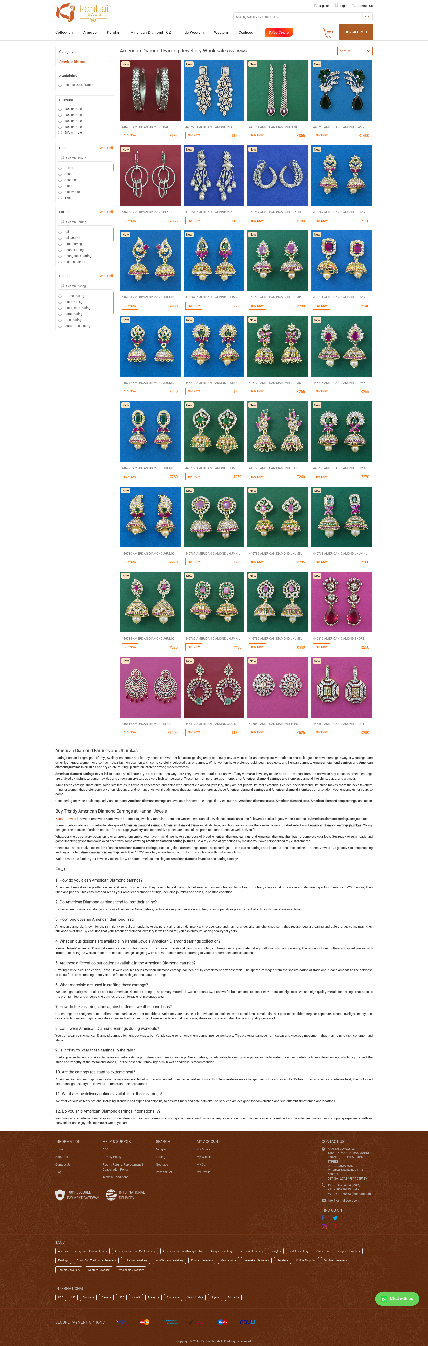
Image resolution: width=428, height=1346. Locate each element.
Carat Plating (73, 313)
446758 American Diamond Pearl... (211, 212)
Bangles (161, 1149)
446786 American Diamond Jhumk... (276, 638)
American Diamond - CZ (151, 32)
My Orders (203, 1149)
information (67, 1141)
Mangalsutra (228, 1260)
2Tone (68, 167)
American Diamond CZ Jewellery (135, 1251)
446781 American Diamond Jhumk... (212, 553)
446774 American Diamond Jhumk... (276, 383)
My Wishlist (204, 1157)
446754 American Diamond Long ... (275, 127)
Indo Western (192, 32)
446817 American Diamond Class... (211, 724)
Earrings (63, 1260)
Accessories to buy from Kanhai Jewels (82, 1251)
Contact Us (62, 1164)
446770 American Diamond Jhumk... (276, 297)
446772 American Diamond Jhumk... (149, 383)
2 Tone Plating (74, 296)
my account (208, 1141)
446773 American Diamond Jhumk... (212, 383)
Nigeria (215, 1297)
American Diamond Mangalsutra (183, 1251)
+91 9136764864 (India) (344, 1185)
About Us (61, 1157)
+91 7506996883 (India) (344, 1189)
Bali (67, 232)
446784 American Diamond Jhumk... (149, 638)
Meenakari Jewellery (256, 1260)
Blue (67, 197)
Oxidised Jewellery (335, 1260)
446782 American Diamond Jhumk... (276, 553)
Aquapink (70, 179)
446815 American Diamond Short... (339, 638)
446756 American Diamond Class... (148, 212)
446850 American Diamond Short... (339, 724)
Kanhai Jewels (65, 818)
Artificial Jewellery (251, 1251)
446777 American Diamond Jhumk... (212, 468)
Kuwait (136, 1297)
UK (73, 1297)
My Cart (202, 1164)
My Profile (203, 1172)
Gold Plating (72, 319)
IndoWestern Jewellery (169, 1260)
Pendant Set (164, 1172)
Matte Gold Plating (77, 325)
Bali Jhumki (72, 237)
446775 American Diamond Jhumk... (340, 383)
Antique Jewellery (221, 1251)
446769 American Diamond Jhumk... (212, 297)
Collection (64, 32)
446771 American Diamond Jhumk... (340, 297)
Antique (90, 32)
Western (221, 32)
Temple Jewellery (69, 1270)
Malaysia (153, 1297)
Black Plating (73, 301)
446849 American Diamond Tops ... (275, 724)
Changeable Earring (77, 255)
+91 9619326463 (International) (349, 1194)
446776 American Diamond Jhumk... (149, 468)
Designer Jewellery (348, 1251)
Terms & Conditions (115, 1177)
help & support (118, 1141)
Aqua (68, 173)
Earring (160, 1157)
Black (68, 185)
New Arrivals (356, 32)
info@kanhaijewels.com (343, 1200)
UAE (121, 1297)
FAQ (105, 1149)
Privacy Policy (112, 1157)
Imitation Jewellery (135, 1260)
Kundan (113, 32)
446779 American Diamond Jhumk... (340, 468)
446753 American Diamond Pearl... (211, 127)
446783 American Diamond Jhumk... (340, 553)
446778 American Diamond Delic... (275, 468)
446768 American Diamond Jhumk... (149, 297)
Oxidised (246, 32)
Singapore (173, 1297)
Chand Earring (74, 249)
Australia (88, 1297)
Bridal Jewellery (298, 1251)
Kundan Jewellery (202, 1260)
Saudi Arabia (195, 1297)
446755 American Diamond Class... (339, 127)
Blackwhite (72, 191)
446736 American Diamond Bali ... (147, 127)
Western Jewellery (99, 1270)
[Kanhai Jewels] (83, 11)
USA (60, 1297)
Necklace (162, 1164)
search (163, 1141)
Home (59, 1149)
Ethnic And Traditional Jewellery (96, 1260)
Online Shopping (306, 1260)
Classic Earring (74, 261)
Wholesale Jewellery (131, 1270)
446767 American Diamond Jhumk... (340, 212)
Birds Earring (73, 243)
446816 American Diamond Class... (148, 724)
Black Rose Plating (77, 307)
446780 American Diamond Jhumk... (149, 553)
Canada (106, 1297)
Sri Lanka (233, 1297)
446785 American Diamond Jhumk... (212, 638)
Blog (58, 1172)
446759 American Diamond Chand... (276, 212)
